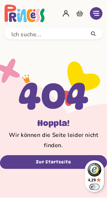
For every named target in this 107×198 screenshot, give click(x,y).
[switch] (94, 187)
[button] (96, 13)
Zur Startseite (53, 162)
